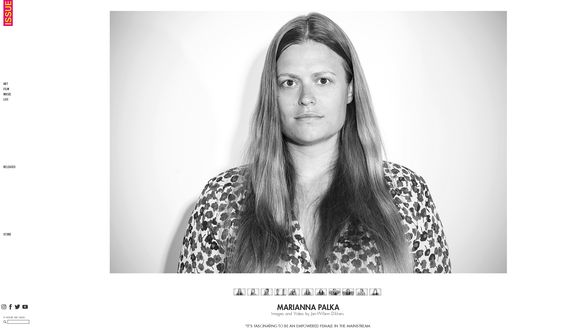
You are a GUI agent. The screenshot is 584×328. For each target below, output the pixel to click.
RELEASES (9, 167)
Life (5, 99)
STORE (7, 234)
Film (6, 89)
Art (5, 84)
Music (7, 94)
